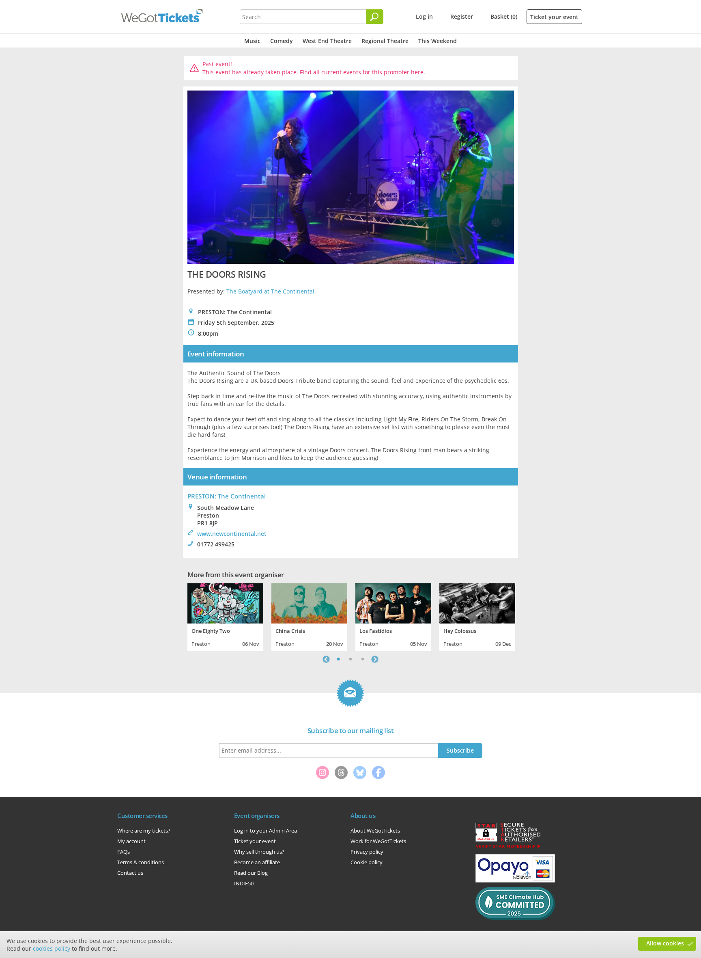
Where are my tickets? (143, 830)
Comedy (281, 41)
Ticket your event (554, 17)
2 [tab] (350, 659)
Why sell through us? (259, 851)
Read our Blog (251, 872)
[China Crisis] (309, 602)
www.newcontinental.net (232, 533)
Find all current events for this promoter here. (362, 72)
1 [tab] (338, 659)
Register (461, 16)
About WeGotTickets (375, 830)
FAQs (123, 851)
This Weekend (437, 41)
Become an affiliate (257, 862)
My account (131, 841)
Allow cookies (665, 943)
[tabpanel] (225, 616)
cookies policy (51, 948)
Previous (326, 659)
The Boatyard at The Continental (270, 291)
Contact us (130, 872)
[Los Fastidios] (393, 602)
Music (252, 41)
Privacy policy (366, 851)
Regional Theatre (385, 41)
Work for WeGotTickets (378, 841)
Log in (424, 16)
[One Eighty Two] (225, 602)
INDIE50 (244, 883)
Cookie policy (366, 862)
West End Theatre (327, 41)
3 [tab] (363, 659)
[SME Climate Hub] (515, 917)
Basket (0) (503, 16)
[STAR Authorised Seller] (507, 847)
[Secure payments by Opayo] (515, 880)
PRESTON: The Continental (226, 496)
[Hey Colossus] (477, 602)
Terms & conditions (140, 862)
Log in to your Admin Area (265, 830)
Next (375, 659)
